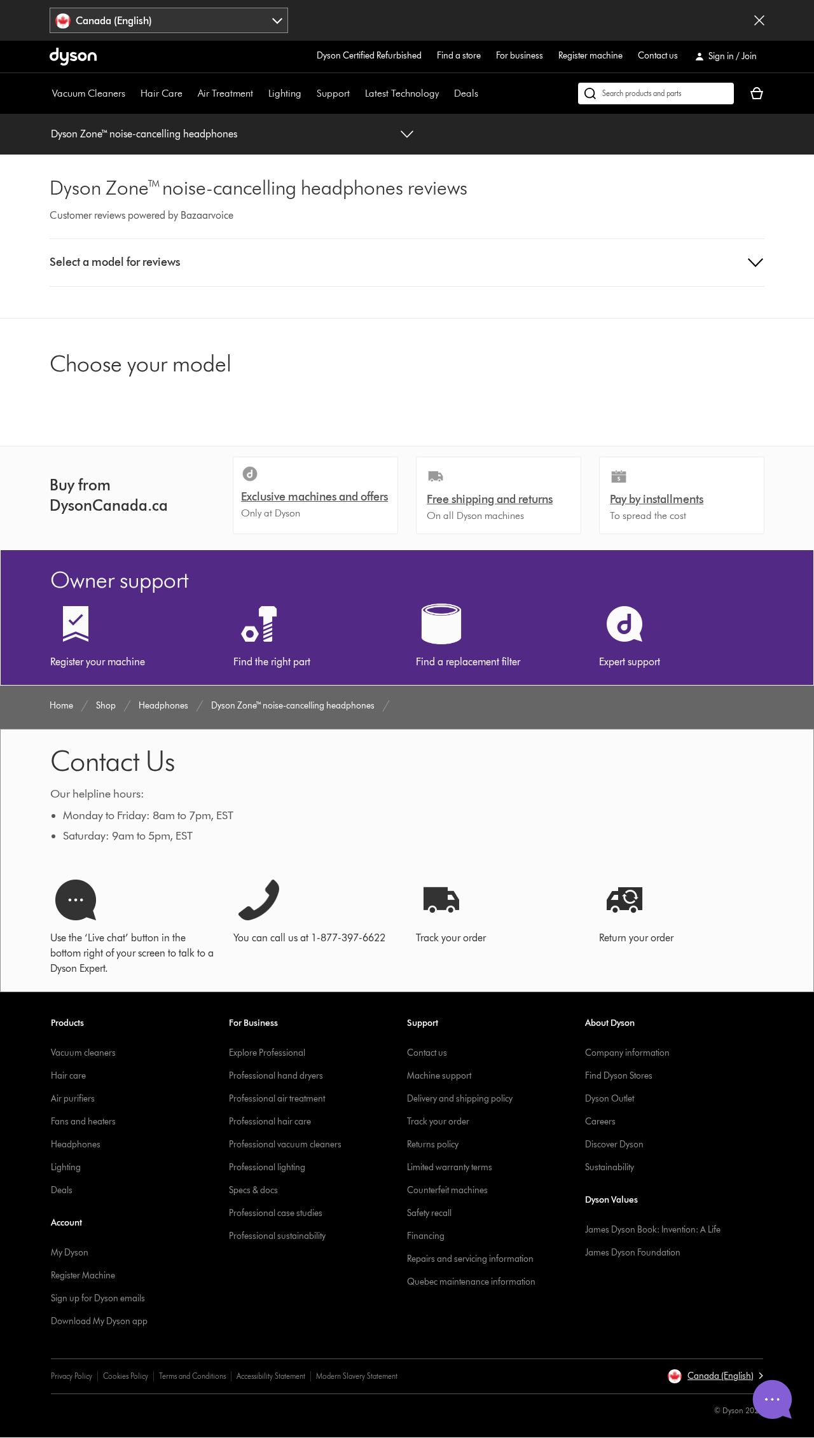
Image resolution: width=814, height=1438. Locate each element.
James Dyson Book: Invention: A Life (653, 1229)
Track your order (438, 1121)
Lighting (284, 93)
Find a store (459, 55)
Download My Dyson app (99, 1321)
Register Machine (83, 1275)
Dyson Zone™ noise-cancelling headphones (144, 134)
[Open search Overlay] (656, 93)
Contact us (658, 55)
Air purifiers (73, 1098)
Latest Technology (402, 93)
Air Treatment (225, 93)
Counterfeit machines (447, 1190)
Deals (466, 93)
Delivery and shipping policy (460, 1098)
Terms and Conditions (192, 1376)
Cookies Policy (125, 1376)
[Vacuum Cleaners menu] (131, 93)
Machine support (439, 1075)
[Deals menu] (484, 93)
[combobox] (169, 20)
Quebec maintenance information (471, 1281)
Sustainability (609, 1167)
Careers (600, 1121)
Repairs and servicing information (470, 1259)
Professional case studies (275, 1213)
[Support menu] (356, 93)
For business (519, 55)
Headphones (75, 1144)
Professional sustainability (277, 1236)
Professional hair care (270, 1121)
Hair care (68, 1075)
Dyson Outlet (609, 1098)
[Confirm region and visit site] (759, 20)
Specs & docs (253, 1190)
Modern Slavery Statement (356, 1376)
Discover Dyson (614, 1144)
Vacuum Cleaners (88, 93)
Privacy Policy (71, 1376)
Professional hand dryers (276, 1075)
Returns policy (433, 1144)
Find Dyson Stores (618, 1075)
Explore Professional (267, 1052)
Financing (426, 1236)
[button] (407, 263)
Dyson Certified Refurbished (369, 55)
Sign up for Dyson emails (98, 1298)
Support (333, 93)
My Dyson (69, 1252)
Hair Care (162, 93)
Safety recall (429, 1213)
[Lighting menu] (307, 93)
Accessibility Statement (271, 1376)
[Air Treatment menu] (259, 93)
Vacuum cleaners (83, 1052)
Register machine (590, 55)
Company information (627, 1052)
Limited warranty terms (449, 1167)
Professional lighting (267, 1167)
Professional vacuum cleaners (285, 1144)
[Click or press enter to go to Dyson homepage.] (73, 57)
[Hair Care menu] (189, 93)
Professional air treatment (277, 1098)
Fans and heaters (83, 1121)
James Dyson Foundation (632, 1252)
